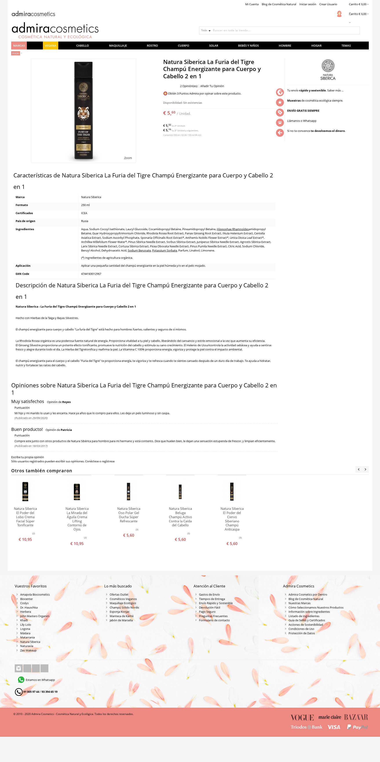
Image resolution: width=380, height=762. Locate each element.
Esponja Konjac (120, 612)
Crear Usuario (328, 4)
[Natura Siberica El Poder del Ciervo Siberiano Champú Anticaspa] (232, 491)
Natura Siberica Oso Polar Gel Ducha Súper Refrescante (128, 515)
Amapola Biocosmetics (35, 594)
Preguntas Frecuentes (213, 616)
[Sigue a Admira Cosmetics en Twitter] (36, 668)
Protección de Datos (302, 633)
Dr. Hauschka (29, 607)
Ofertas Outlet (119, 594)
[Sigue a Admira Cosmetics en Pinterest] (44, 668)
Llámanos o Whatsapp (301, 121)
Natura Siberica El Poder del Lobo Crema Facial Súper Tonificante (25, 517)
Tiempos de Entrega (212, 599)
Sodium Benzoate (139, 250)
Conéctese (92, 461)
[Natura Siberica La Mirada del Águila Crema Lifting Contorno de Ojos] (77, 491)
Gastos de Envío (209, 594)
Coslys (24, 603)
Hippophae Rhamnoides (233, 229)
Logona (25, 629)
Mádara (25, 633)
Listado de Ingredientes (304, 616)
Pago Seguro (207, 612)
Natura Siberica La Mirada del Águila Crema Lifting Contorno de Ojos (77, 519)
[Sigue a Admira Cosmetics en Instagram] (19, 668)
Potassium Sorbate (164, 250)
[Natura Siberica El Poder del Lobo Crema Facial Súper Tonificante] (25, 491)
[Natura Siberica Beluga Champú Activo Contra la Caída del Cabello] (180, 491)
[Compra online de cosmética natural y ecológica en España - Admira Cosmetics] (33, 14)
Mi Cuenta (252, 4)
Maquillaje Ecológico (123, 603)
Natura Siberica (30, 642)
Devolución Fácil (209, 607)
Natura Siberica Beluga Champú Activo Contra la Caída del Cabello (180, 517)
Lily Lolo (25, 625)
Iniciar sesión (307, 4)
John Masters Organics (34, 616)
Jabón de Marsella (121, 620)
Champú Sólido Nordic (124, 607)
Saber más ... (335, 90)
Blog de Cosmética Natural (279, 4)
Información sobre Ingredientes (309, 612)
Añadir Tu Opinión (212, 86)
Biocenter (26, 599)
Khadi (24, 620)
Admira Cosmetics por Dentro (308, 594)
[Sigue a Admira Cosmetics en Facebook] (27, 668)
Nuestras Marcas (300, 603)
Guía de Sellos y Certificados (307, 620)
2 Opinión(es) (188, 86)
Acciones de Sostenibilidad (306, 625)
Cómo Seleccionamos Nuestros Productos (316, 607)
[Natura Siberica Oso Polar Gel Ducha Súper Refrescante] (129, 491)
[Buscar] (356, 30)
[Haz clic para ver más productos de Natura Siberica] (328, 69)
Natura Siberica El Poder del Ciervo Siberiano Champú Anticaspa (232, 519)
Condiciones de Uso (301, 629)
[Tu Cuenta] (339, 14)
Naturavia (26, 646)
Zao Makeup (28, 650)
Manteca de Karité (121, 616)
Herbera (25, 612)
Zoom (128, 158)
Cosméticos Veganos (123, 599)
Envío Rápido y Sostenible (216, 603)
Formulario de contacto (214, 620)
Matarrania (27, 637)
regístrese (108, 461)
